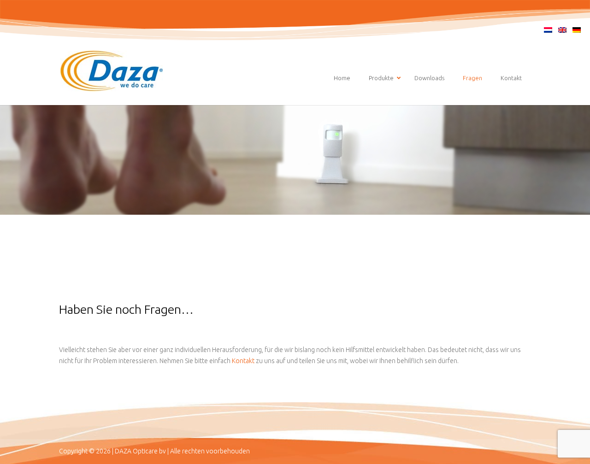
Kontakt (244, 360)
